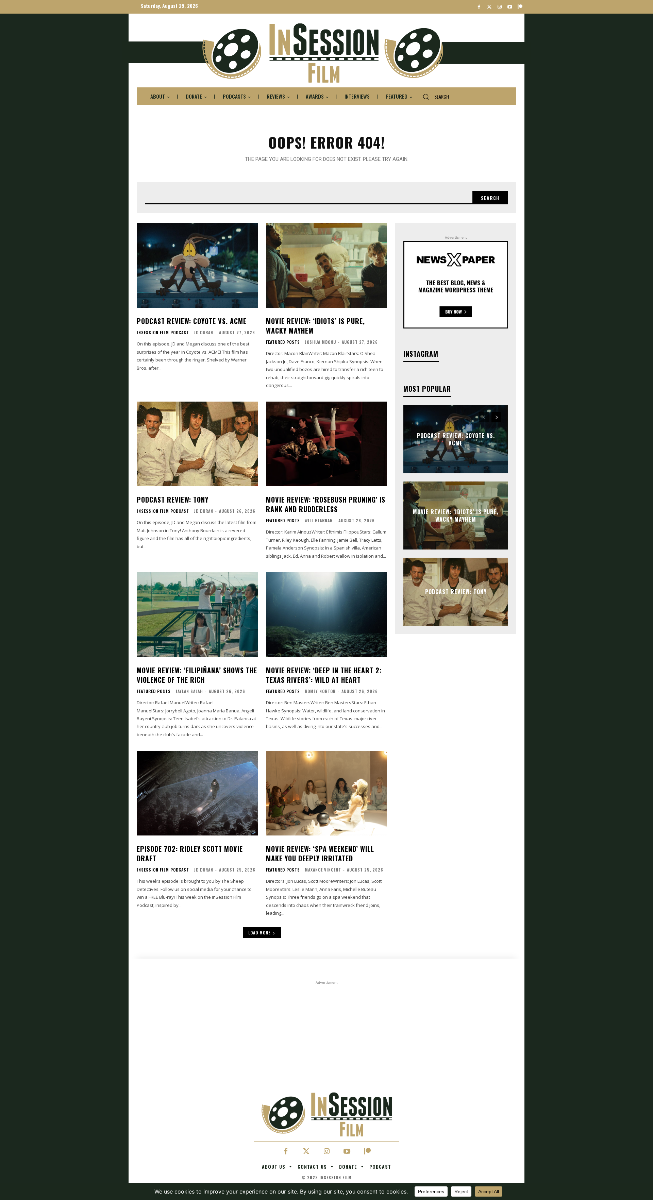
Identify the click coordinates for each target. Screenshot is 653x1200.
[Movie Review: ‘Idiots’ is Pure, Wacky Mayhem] (326, 265)
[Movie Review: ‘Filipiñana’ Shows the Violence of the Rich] (197, 614)
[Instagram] (499, 7)
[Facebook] (479, 7)
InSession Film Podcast (163, 333)
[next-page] (496, 417)
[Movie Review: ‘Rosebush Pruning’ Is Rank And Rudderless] (326, 444)
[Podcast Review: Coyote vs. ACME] (197, 265)
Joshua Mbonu (320, 342)
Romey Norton (320, 691)
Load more (259, 932)
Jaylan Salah (189, 691)
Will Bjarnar (319, 520)
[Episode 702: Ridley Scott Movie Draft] (197, 793)
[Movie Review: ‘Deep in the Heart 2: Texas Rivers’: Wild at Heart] (326, 614)
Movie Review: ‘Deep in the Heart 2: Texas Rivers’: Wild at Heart (324, 675)
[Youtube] (510, 7)
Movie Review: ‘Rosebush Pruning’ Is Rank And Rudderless (325, 504)
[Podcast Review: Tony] (197, 444)
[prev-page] (484, 417)
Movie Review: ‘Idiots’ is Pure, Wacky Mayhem (315, 326)
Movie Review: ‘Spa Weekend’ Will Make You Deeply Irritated (320, 853)
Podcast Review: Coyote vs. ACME (192, 321)
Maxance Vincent (323, 870)
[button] (433, 96)
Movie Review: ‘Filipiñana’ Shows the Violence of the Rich (197, 675)
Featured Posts (283, 342)
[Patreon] (520, 7)
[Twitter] (489, 7)
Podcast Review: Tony (172, 499)
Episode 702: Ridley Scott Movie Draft (190, 853)
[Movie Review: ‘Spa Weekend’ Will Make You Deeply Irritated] (326, 793)
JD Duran (203, 332)
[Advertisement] (326, 1033)
